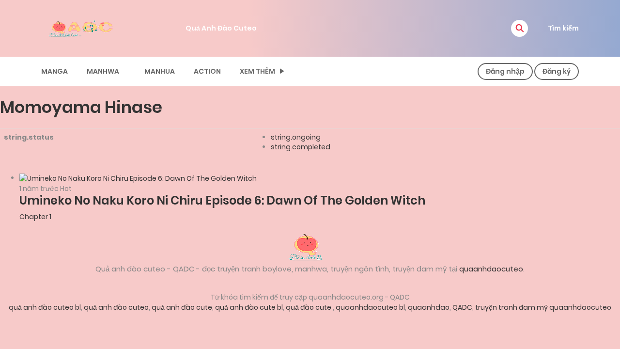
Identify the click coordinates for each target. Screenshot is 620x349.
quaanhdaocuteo (491, 269)
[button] (519, 28)
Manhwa (103, 71)
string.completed (300, 147)
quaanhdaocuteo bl (370, 307)
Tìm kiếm (563, 28)
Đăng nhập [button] (505, 71)
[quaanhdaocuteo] (82, 27)
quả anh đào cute (182, 307)
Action (207, 71)
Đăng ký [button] (556, 71)
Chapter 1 (35, 217)
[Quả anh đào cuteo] (310, 246)
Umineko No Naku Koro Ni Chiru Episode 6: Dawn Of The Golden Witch (222, 200)
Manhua (159, 71)
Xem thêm (257, 71)
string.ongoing (296, 137)
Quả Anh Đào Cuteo (221, 28)
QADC (462, 307)
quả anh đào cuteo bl (45, 307)
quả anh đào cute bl (249, 307)
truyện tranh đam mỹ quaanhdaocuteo (543, 307)
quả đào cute (309, 307)
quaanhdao (429, 307)
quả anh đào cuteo (116, 307)
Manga (54, 71)
